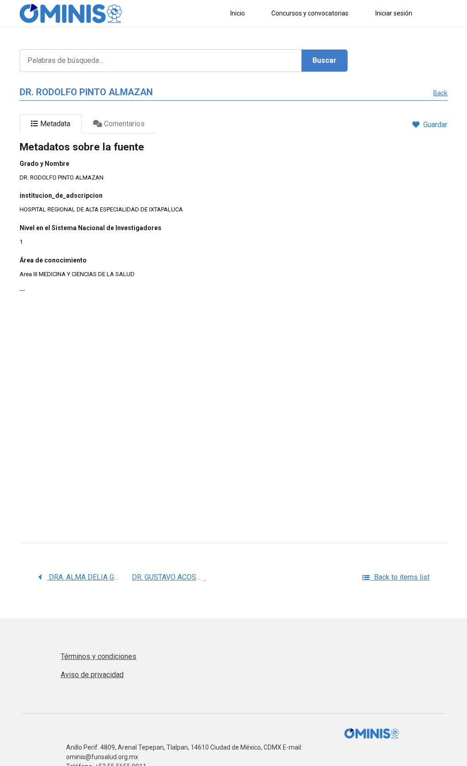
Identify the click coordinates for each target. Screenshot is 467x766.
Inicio (237, 13)
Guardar (435, 124)
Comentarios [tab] (123, 123)
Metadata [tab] (54, 123)
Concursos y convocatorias (309, 13)
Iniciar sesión (393, 13)
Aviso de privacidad (92, 674)
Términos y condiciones (98, 656)
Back (440, 93)
